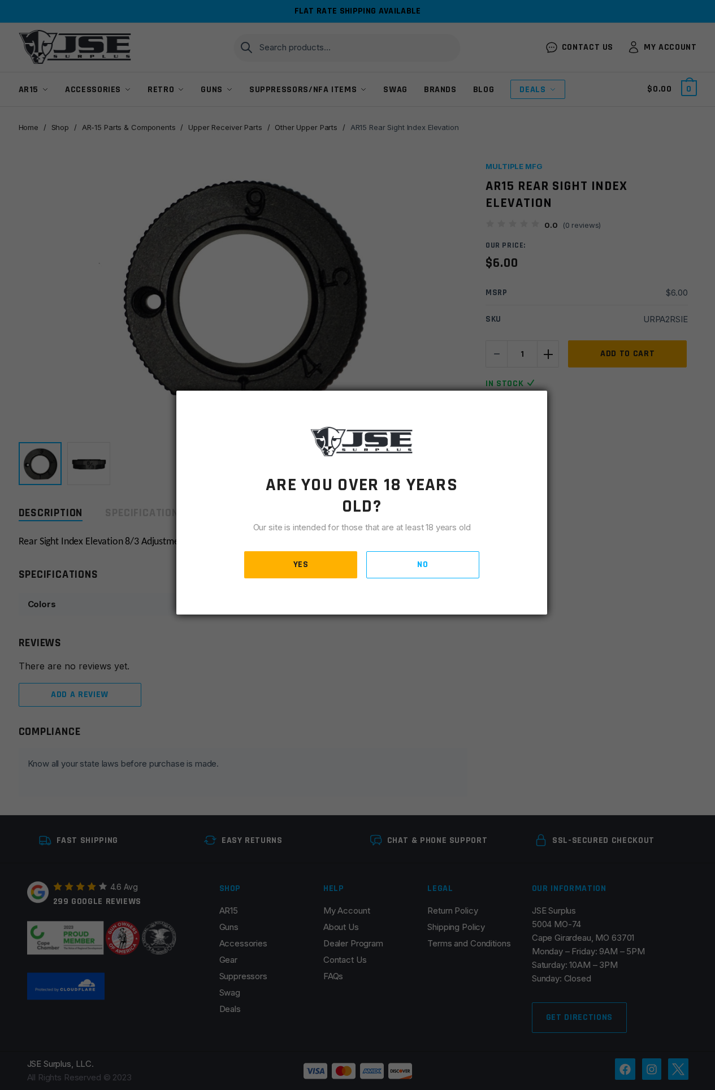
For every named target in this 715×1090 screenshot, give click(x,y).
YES (301, 564)
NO (422, 564)
